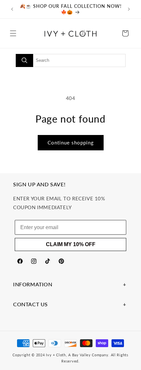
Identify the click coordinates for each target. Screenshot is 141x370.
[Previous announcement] (12, 9)
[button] (13, 33)
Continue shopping (71, 142)
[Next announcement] (129, 9)
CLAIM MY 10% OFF (70, 244)
